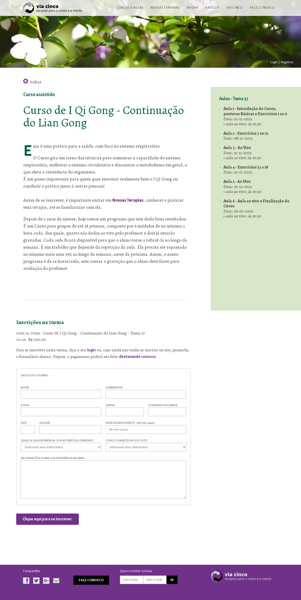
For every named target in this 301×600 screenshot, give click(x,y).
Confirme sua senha (163, 405)
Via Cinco (234, 7)
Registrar (287, 62)
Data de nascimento (130, 422)
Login (274, 62)
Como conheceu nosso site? (126, 440)
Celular (44, 422)
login (91, 350)
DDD (24, 422)
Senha (110, 405)
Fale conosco (262, 7)
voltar (35, 82)
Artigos (212, 7)
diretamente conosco (137, 357)
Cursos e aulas (130, 7)
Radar (192, 7)
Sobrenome (114, 387)
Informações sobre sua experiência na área (52, 458)
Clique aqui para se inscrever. (47, 519)
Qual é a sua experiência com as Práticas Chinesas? (57, 440)
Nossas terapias (165, 7)
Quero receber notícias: (136, 571)
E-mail (25, 405)
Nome (25, 387)
